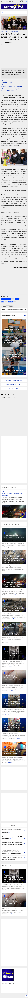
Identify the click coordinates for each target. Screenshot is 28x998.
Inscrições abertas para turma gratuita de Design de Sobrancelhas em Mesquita (13, 85)
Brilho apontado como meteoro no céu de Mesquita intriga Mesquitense (14, 538)
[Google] (7, 1)
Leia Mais (14, 547)
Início (2, 31)
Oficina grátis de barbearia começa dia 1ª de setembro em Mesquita (14, 371)
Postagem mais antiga (14, 384)
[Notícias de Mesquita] (14, 8)
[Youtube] (10, 1)
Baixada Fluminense (14, 31)
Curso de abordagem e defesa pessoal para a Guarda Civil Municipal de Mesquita (13, 356)
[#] (1, 1)
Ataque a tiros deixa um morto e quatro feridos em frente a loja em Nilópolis (12, 493)
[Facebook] (4, 1)
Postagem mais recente (14, 380)
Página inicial (14, 388)
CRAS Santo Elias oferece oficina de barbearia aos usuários (13, 328)
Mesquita (6, 31)
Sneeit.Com (16, 995)
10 (4, 746)
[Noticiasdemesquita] (15, 1)
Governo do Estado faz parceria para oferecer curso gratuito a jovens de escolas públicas (13, 342)
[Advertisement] (12, 57)
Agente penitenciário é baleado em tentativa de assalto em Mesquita (12, 752)
